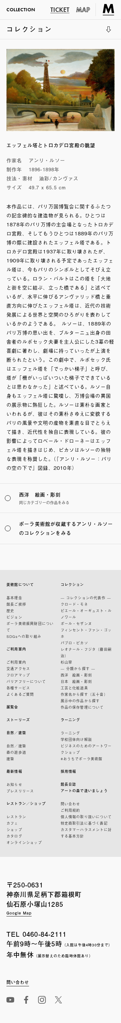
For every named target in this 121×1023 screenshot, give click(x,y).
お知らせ (14, 784)
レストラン (16, 816)
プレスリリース (20, 790)
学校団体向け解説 (76, 739)
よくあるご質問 (20, 694)
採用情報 (68, 771)
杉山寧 (67, 662)
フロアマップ (18, 674)
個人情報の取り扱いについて (86, 816)
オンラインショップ (24, 842)
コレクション (29, 31)
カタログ (14, 835)
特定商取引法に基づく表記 (84, 823)
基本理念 (14, 597)
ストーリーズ (18, 720)
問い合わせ (70, 803)
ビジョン (14, 617)
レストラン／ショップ (26, 803)
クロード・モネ (74, 604)
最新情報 (14, 771)
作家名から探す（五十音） (84, 694)
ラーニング (70, 720)
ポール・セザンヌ (76, 623)
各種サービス (18, 687)
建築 (10, 758)
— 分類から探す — (78, 668)
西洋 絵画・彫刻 (76, 674)
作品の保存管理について (82, 707)
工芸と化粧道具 (74, 687)
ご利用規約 (70, 810)
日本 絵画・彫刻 (76, 681)
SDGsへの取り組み (23, 636)
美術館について (20, 584)
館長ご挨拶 (16, 604)
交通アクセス (18, 668)
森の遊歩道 (16, 752)
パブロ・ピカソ (74, 642)
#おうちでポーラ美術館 (82, 758)
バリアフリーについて (26, 681)
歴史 (10, 610)
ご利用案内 (16, 649)
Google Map (19, 913)
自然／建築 (16, 732)
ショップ (14, 829)
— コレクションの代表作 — (86, 597)
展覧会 (12, 707)
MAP (83, 9)
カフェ (12, 823)
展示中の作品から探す (80, 700)
